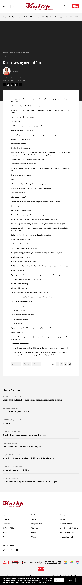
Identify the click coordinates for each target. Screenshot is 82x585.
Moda (38, 17)
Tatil (43, 17)
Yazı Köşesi (13, 52)
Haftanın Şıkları (29, 17)
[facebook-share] (4, 84)
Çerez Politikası (66, 524)
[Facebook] (8, 550)
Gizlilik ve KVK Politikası (69, 528)
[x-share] (8, 84)
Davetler (11, 17)
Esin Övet (37, 364)
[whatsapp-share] (12, 84)
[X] (12, 550)
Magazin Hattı (63, 17)
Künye (62, 519)
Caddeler (19, 17)
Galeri (72, 17)
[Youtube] (17, 550)
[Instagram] (4, 550)
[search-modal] (64, 6)
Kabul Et (59, 580)
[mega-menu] (68, 6)
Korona (26, 364)
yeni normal (16, 364)
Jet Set (55, 17)
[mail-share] (16, 84)
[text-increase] (20, 84)
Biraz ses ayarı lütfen (23, 52)
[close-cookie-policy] (77, 580)
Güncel (5, 17)
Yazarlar (34, 528)
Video (77, 17)
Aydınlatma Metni (67, 537)
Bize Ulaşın (64, 515)
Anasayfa (5, 52)
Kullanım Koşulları (67, 532)
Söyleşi (48, 17)
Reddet (70, 580)
